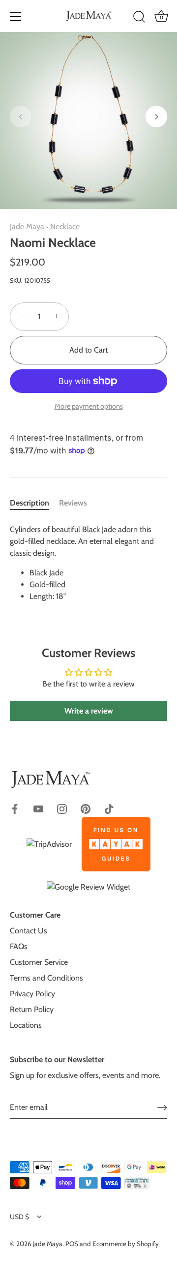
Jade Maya (27, 226)
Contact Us (28, 930)
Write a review (88, 711)
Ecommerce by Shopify (125, 1244)
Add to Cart (88, 350)
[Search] (139, 18)
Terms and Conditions (46, 978)
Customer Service (39, 962)
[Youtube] (38, 808)
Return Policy (32, 1009)
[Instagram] (62, 808)
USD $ (19, 1217)
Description (29, 502)
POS (71, 1244)
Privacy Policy (32, 993)
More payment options (89, 406)
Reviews (73, 502)
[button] (20, 116)
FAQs (19, 946)
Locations (26, 1025)
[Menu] (16, 17)
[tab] (34, 503)
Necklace (65, 226)
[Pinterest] (85, 808)
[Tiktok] (109, 808)
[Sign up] (162, 1107)
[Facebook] (15, 808)
